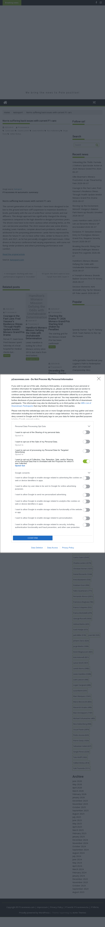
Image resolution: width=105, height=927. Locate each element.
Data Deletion (37, 548)
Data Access (52, 548)
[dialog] (52, 463)
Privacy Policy (68, 548)
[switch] (86, 432)
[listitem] (52, 426)
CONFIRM (33, 538)
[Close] (99, 379)
